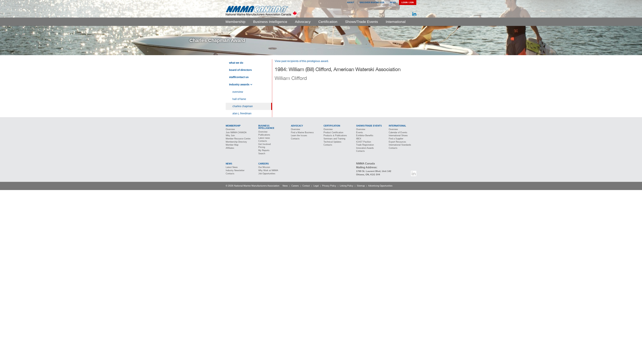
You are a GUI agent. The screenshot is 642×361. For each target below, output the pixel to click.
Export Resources (397, 142)
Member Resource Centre (238, 138)
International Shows (398, 135)
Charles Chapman (242, 106)
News (393, 2)
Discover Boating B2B (372, 2)
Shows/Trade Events (361, 22)
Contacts (262, 141)
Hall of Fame (239, 99)
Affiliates (230, 148)
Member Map (232, 145)
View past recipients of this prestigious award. (302, 61)
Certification (327, 22)
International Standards (400, 145)
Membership (235, 22)
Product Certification (333, 132)
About (350, 2)
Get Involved (264, 144)
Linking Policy (346, 186)
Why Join (230, 135)
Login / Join (407, 2)
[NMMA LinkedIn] (414, 14)
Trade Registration (365, 145)
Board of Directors (240, 70)
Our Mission (264, 167)
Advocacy (303, 22)
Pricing (261, 147)
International (396, 22)
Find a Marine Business (302, 132)
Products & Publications (335, 135)
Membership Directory (236, 142)
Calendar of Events (398, 132)
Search (261, 153)
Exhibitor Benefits (364, 135)
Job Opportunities (266, 173)
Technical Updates (332, 142)
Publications (264, 135)
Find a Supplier (396, 138)
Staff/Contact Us (239, 77)
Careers (295, 186)
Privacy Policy (329, 186)
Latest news (264, 138)
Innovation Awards (365, 148)
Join (236, 132)
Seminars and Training (334, 138)
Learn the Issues (299, 135)
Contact (306, 186)
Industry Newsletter (235, 170)
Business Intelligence (270, 22)
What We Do (236, 62)
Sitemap (361, 186)
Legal (316, 186)
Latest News (232, 167)
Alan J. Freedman (241, 113)
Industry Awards (239, 84)
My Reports (264, 150)
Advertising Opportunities (380, 186)
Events (359, 132)
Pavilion (363, 142)
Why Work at (268, 170)
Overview (237, 91)
